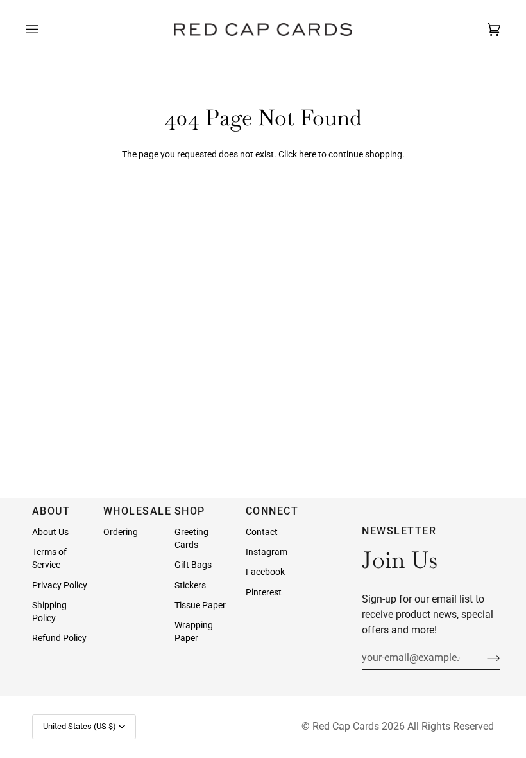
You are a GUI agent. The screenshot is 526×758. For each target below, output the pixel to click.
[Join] (483, 657)
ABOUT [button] (51, 511)
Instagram (266, 552)
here (307, 154)
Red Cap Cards (345, 726)
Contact (262, 532)
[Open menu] (45, 29)
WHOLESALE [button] (132, 511)
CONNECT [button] (272, 511)
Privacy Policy (59, 585)
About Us (50, 532)
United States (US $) (79, 726)
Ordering (120, 532)
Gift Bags (193, 565)
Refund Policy (59, 638)
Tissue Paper (200, 605)
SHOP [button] (189, 511)
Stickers (190, 585)
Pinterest (264, 592)
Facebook (265, 572)
